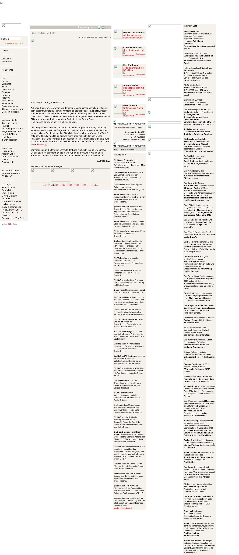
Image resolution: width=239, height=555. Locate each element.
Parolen (5, 126)
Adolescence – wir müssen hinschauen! (133, 36)
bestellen (6, 59)
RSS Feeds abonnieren (14, 43)
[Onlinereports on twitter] (106, 27)
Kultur (5, 87)
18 (78, 185)
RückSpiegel (8, 151)
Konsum (6, 95)
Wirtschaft (6, 84)
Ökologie (6, 92)
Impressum (7, 148)
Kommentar (7, 103)
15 (67, 185)
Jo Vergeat (7, 184)
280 (93, 185)
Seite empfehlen (87, 27)
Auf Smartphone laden (12, 128)
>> (97, 185)
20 (85, 185)
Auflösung (41, 144)
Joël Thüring (8, 193)
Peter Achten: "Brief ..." (12, 210)
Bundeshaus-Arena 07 (12, 173)
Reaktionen (140, 54)
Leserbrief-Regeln (10, 134)
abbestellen (7, 61)
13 (60, 185)
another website (9, 224)
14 (64, 185)
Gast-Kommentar (10, 106)
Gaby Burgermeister (11, 207)
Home (5, 50)
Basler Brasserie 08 (11, 170)
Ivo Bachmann (9, 204)
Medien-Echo (8, 154)
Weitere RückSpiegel (123, 508)
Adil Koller (7, 198)
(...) (50, 185)
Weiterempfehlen (10, 120)
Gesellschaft (8, 89)
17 (74, 185)
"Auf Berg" (7, 176)
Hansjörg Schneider (11, 201)
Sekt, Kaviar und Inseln (134, 50)
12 (57, 185)
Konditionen (7, 70)
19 (81, 185)
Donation (6, 137)
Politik (5, 81)
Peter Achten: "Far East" (13, 218)
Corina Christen (9, 196)
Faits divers (7, 100)
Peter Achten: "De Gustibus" (10, 214)
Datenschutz (8, 162)
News (4, 78)
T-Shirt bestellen (9, 140)
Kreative (6, 98)
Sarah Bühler (8, 190)
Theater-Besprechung (12, 109)
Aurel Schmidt (8, 187)
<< (44, 185)
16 (71, 185)
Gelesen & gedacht (11, 112)
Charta (5, 159)
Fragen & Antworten (11, 131)
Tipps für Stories (9, 123)
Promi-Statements (10, 156)
